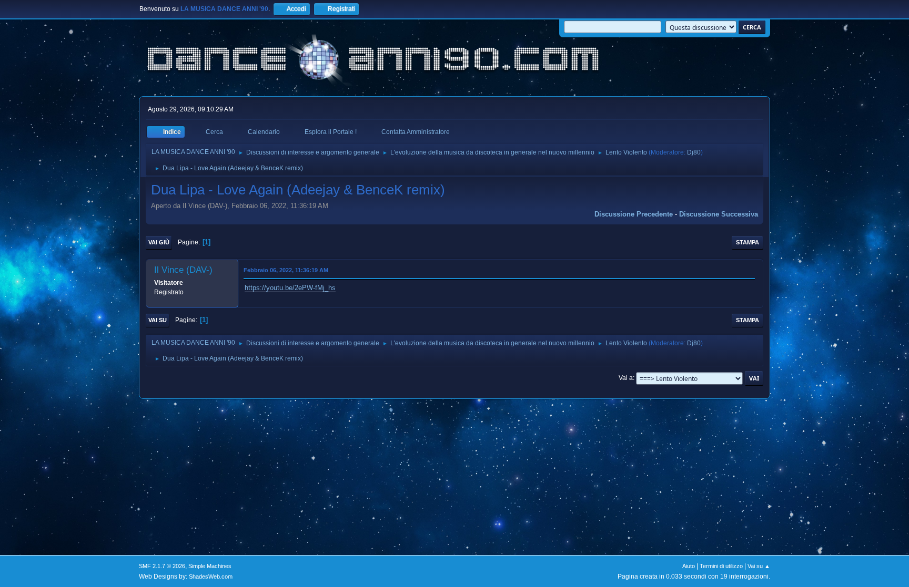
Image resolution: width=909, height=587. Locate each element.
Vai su (157, 320)
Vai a (626, 378)
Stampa (747, 242)
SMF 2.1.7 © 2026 (162, 566)
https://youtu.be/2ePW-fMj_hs (290, 288)
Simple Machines (209, 566)
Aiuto (688, 566)
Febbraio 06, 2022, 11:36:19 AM (286, 270)
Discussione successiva (718, 214)
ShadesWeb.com (211, 576)
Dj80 (694, 152)
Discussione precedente (633, 214)
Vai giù (158, 242)
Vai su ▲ (759, 566)
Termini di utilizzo (721, 566)
